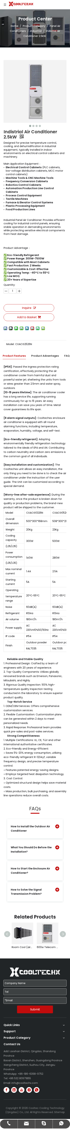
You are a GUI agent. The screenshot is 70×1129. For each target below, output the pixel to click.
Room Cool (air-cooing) (22, 947)
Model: (10, 344)
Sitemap (59, 1112)
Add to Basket (27, 317)
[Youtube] (21, 1090)
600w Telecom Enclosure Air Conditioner (47, 947)
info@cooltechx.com (24, 1083)
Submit (35, 1009)
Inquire (26, 308)
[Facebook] (6, 1090)
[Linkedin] (14, 1090)
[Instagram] (29, 1090)
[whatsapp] (36, 1090)
